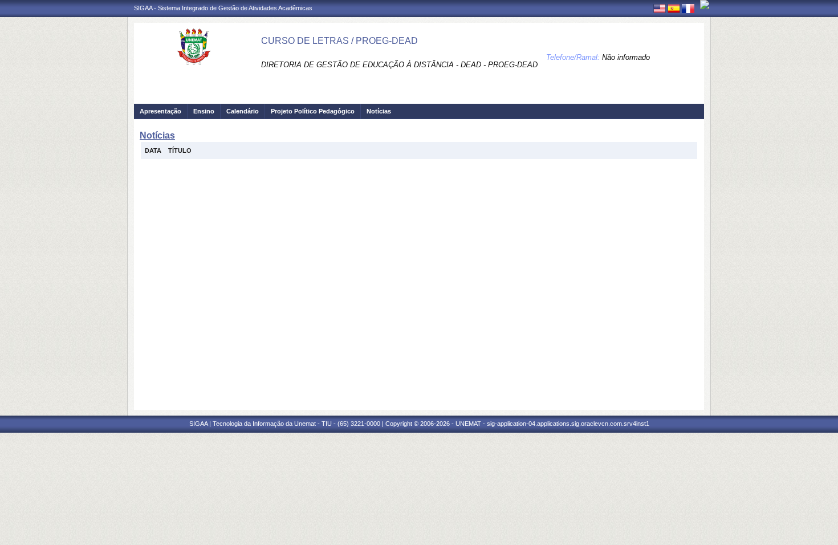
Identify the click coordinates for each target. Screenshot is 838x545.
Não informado (626, 57)
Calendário (242, 111)
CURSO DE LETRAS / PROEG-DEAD (339, 41)
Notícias (379, 111)
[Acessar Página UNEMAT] (704, 4)
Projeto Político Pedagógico (313, 111)
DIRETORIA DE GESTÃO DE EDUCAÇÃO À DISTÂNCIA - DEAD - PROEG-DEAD (399, 64)
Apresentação (160, 111)
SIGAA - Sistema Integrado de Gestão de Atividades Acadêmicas (223, 8)
